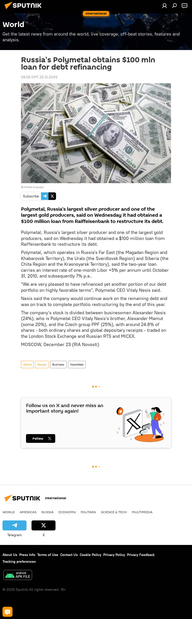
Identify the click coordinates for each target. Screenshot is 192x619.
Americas (28, 512)
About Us (9, 554)
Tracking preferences (19, 561)
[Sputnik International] (24, 10)
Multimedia (142, 512)
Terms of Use (47, 554)
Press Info (27, 554)
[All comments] (7, 612)
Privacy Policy (114, 554)
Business (58, 364)
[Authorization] (165, 6)
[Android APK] (18, 575)
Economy (67, 512)
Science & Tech (114, 512)
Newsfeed (77, 364)
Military (88, 512)
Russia (42, 364)
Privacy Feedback (140, 554)
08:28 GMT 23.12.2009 (39, 77)
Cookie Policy (90, 554)
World (27, 364)
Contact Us (69, 554)
